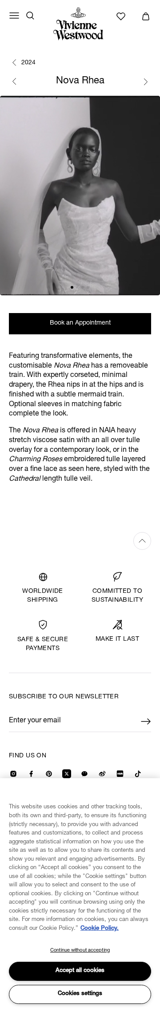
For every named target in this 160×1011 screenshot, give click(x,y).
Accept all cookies (80, 971)
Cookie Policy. (99, 929)
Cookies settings (80, 994)
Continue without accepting (80, 950)
